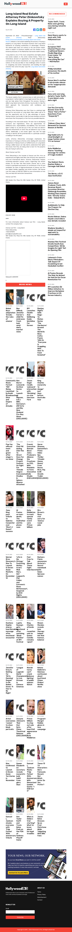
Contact (39, 900)
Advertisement (41, 897)
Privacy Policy (41, 894)
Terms (39, 892)
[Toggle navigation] (66, 4)
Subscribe (20, 917)
